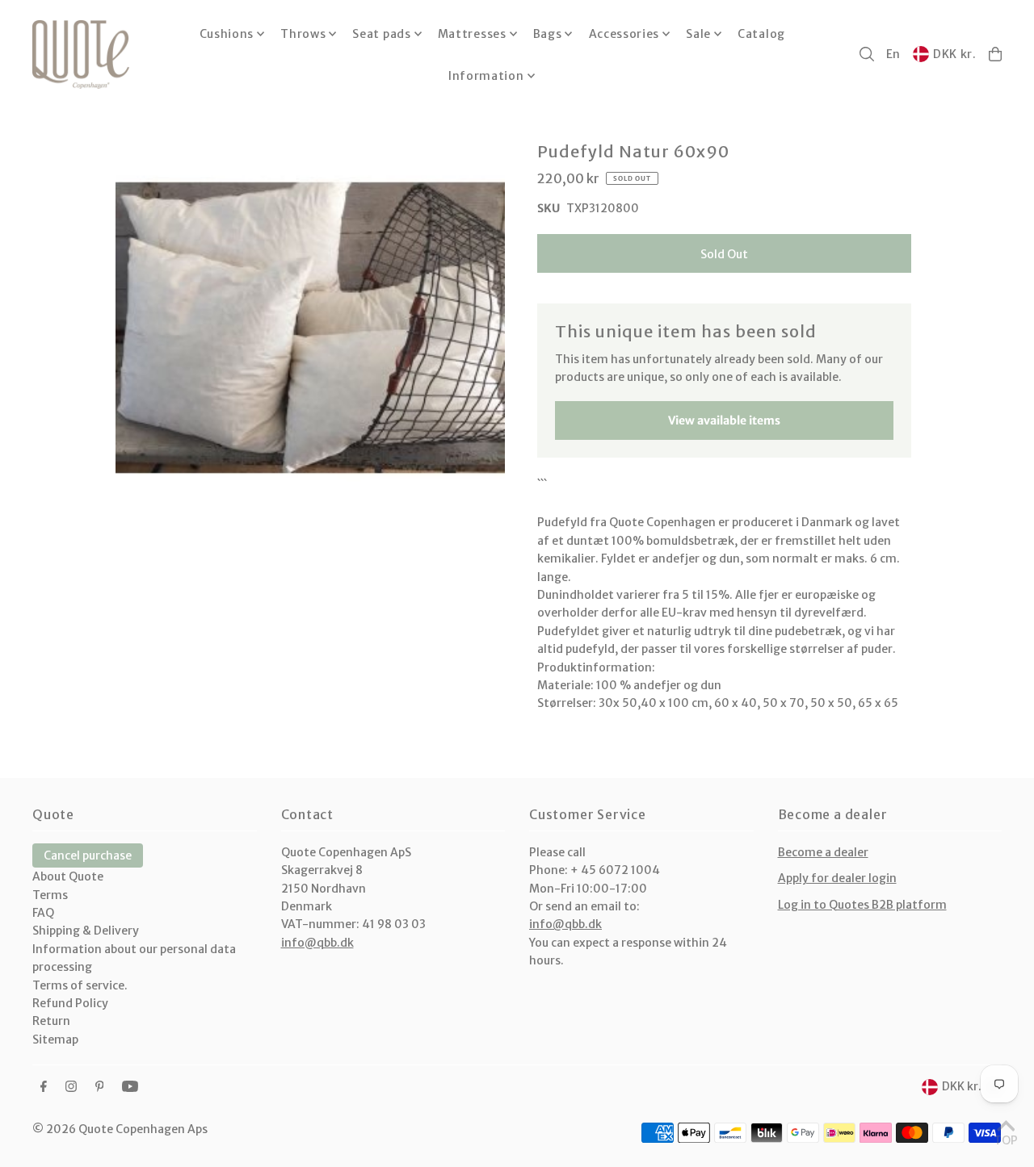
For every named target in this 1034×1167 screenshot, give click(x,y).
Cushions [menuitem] (227, 34)
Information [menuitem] (486, 76)
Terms (50, 895)
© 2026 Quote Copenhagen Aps (120, 1129)
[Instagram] (71, 1087)
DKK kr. (955, 54)
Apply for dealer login (837, 878)
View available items (724, 420)
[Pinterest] (99, 1087)
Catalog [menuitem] (761, 34)
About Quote (67, 876)
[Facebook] (43, 1087)
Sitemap (55, 1039)
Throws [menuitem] (303, 34)
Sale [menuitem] (698, 34)
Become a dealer (823, 852)
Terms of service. (80, 985)
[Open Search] (867, 54)
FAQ (43, 913)
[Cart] (995, 54)
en (893, 54)
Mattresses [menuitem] (472, 34)
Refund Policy (70, 1003)
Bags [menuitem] (547, 34)
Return (51, 1021)
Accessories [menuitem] (624, 34)
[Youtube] (130, 1087)
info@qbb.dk (317, 942)
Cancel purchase (88, 855)
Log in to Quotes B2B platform (862, 904)
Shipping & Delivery (85, 930)
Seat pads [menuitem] (381, 34)
